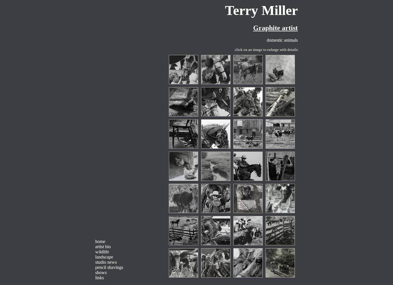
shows (101, 272)
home (100, 241)
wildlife (102, 251)
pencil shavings (109, 267)
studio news (106, 262)
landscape (104, 257)
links (99, 277)
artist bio (103, 246)
